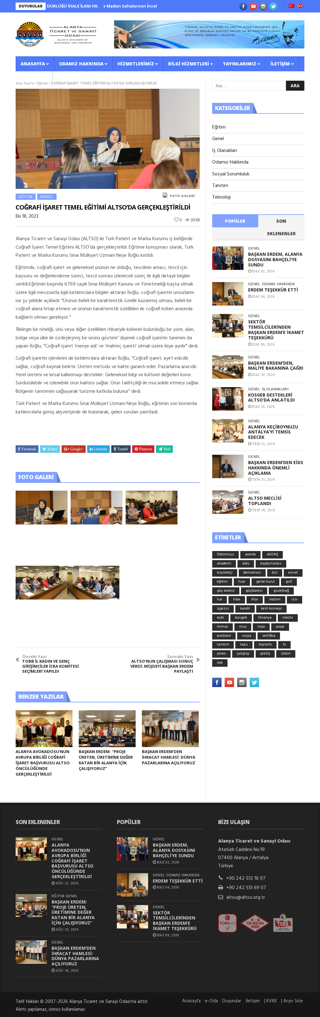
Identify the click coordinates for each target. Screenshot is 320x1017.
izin (295, 599)
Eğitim (25, 197)
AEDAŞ (272, 554)
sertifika (268, 636)
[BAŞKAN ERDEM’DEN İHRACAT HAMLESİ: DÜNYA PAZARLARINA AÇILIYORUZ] (170, 728)
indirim (275, 599)
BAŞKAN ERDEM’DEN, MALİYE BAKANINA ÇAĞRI (275, 365)
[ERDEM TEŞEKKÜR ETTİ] (227, 294)
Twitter (52, 449)
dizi (275, 572)
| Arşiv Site (292, 1001)
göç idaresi (226, 591)
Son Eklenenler (281, 227)
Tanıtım (220, 186)
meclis (287, 618)
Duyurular (231, 1001)
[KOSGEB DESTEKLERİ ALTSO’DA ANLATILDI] (227, 399)
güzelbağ (281, 591)
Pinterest (145, 449)
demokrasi (252, 572)
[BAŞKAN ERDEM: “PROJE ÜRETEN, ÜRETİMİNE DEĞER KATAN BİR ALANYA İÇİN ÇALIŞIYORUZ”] (107, 728)
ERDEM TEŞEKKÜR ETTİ (273, 290)
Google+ (76, 449)
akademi (224, 563)
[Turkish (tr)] (291, 7)
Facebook (29, 449)
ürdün (286, 653)
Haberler (32, 79)
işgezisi (223, 608)
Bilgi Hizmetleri (188, 64)
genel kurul (265, 582)
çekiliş (265, 653)
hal (219, 599)
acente (250, 554)
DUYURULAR (30, 6)
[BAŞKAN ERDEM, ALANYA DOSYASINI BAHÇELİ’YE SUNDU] (227, 258)
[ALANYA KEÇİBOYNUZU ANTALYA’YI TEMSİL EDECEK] (227, 431)
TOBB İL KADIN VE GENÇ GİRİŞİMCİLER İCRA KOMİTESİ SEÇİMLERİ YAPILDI (50, 664)
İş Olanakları (224, 151)
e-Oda (211, 1001)
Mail (166, 449)
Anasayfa (33, 64)
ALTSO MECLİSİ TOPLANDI (265, 500)
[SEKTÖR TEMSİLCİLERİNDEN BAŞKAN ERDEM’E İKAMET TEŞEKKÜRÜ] (227, 325)
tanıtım (223, 644)
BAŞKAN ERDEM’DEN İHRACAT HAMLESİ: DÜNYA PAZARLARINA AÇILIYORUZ (168, 757)
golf (289, 582)
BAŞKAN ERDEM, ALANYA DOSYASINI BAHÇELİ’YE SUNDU (275, 259)
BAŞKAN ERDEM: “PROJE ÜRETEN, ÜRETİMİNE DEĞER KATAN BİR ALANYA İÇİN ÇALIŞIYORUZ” (106, 760)
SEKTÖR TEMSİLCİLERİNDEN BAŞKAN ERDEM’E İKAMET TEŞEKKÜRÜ (276, 329)
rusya (246, 636)
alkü (245, 563)
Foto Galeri (182, 196)
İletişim (280, 64)
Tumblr (122, 449)
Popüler (235, 221)
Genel (46, 197)
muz (243, 627)
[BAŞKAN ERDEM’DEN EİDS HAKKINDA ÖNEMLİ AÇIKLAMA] (227, 466)
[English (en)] (300, 7)
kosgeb (241, 618)
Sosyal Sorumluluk (230, 174)
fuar (241, 582)
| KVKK (270, 1001)
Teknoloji (221, 197)
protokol (224, 636)
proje (280, 627)
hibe (236, 599)
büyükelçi (224, 572)
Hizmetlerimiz (136, 64)
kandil (245, 608)
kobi (220, 618)
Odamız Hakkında (81, 64)
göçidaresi (254, 591)
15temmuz (225, 554)
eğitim (222, 582)
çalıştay (243, 653)
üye (220, 663)
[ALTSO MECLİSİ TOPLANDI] (227, 502)
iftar (254, 599)
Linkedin (100, 449)
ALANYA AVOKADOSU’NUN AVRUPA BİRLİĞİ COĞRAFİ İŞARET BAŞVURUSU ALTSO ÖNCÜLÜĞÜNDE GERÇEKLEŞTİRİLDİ (43, 763)
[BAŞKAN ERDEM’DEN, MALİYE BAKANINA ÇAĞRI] (227, 367)
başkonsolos (271, 563)
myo (261, 627)
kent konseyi (271, 608)
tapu (244, 644)
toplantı (265, 644)
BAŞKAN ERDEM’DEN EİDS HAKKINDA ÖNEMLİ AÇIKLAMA (275, 467)
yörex (221, 653)
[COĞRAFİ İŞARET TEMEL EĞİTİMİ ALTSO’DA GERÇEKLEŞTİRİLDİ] (42, 507)
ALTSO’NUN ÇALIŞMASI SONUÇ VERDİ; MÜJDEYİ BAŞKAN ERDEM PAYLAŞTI (161, 664)
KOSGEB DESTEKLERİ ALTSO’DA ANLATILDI (271, 397)
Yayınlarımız (239, 64)
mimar (222, 627)
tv (284, 644)
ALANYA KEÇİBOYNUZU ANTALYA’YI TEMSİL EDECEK (273, 432)
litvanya (265, 618)
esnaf (293, 572)
